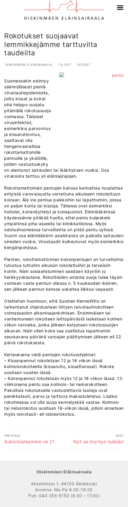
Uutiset (83, 64)
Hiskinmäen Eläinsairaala (28, 64)
